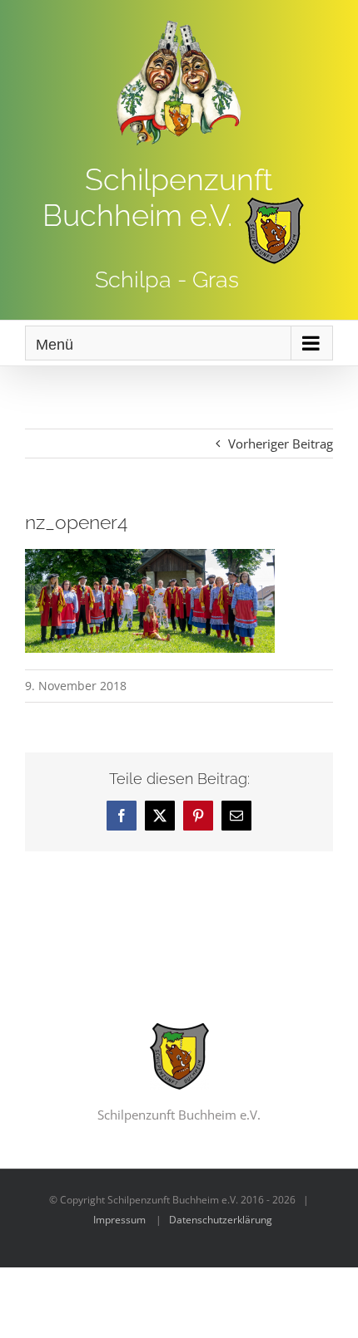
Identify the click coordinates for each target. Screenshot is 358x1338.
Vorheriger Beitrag (280, 443)
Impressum (119, 1220)
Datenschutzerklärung (220, 1220)
